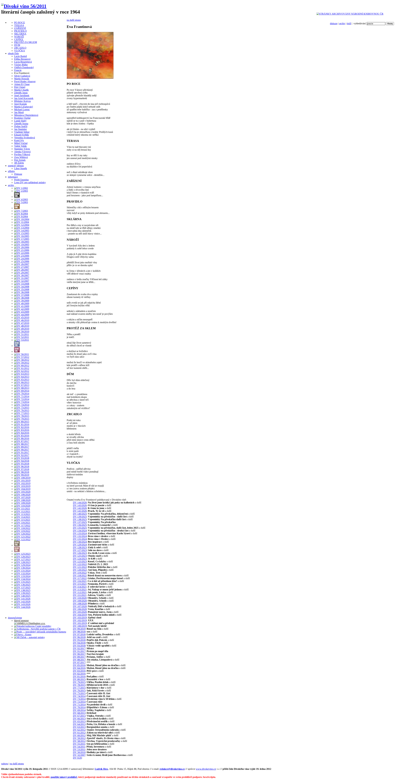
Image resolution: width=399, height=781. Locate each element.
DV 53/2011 (79, 749)
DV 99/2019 (79, 628)
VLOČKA (19, 50)
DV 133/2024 (80, 533)
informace (13, 177)
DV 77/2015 (79, 687)
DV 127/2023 (80, 550)
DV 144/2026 (80, 502)
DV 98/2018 (79, 631)
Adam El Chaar (22, 84)
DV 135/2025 (80, 527)
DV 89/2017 (79, 657)
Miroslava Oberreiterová (26, 115)
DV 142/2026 (80, 508)
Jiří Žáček (19, 163)
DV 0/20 (77, 758)
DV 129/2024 (80, 544)
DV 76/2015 (79, 690)
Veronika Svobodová (24, 137)
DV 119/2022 (80, 572)
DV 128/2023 (80, 547)
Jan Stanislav (20, 129)
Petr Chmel (19, 87)
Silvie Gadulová (22, 76)
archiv (342, 23)
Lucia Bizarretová (23, 61)
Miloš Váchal (20, 143)
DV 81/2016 (79, 676)
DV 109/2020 (80, 600)
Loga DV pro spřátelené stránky (30, 182)
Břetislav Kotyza (22, 101)
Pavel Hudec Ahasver (25, 81)
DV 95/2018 (79, 640)
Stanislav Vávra (22, 148)
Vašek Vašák (20, 146)
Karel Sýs (19, 140)
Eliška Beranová (22, 59)
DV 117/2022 (80, 578)
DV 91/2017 (79, 651)
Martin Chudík (21, 90)
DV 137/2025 (80, 522)
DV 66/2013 (79, 718)
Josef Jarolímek (21, 95)
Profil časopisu (21, 179)
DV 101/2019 (80, 623)
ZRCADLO (20, 47)
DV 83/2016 (79, 671)
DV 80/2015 (79, 679)
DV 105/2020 (80, 612)
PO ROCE (19, 22)
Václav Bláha (21, 64)
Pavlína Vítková (22, 154)
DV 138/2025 (80, 519)
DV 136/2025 (80, 525)
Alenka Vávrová (22, 151)
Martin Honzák (21, 78)
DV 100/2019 (80, 626)
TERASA (19, 25)
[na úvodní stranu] (23, 6)
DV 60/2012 (79, 735)
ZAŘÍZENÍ (20, 28)
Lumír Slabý (20, 120)
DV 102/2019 (80, 620)
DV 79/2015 (79, 682)
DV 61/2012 (79, 732)
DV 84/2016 (79, 668)
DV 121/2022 (80, 567)
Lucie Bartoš (20, 56)
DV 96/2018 (79, 637)
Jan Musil (19, 112)
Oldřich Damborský (24, 67)
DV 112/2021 (80, 592)
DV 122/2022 (80, 564)
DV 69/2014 (79, 710)
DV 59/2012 (79, 738)
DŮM (17, 45)
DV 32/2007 (79, 755)
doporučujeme (15, 617)
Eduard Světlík (21, 134)
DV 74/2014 (79, 696)
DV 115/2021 (80, 584)
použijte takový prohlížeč (64, 777)
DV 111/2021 (79, 595)
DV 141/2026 (80, 511)
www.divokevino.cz (206, 769)
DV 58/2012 (79, 741)
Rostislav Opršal (22, 118)
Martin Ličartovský (23, 106)
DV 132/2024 (80, 536)
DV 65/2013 (79, 721)
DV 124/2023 (80, 558)
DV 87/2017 (79, 662)
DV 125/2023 (80, 555)
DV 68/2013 (79, 713)
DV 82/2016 (79, 673)
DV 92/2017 (79, 648)
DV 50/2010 (79, 752)
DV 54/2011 (79, 746)
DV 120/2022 (80, 570)
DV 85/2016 (79, 665)
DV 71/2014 (79, 704)
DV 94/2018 (79, 642)
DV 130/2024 (80, 541)
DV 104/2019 (80, 614)
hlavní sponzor (21, 620)
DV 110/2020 (80, 598)
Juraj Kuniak (20, 104)
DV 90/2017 (79, 654)
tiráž (349, 23)
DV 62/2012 (79, 729)
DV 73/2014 (79, 699)
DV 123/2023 (80, 561)
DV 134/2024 (80, 530)
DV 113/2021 (80, 589)
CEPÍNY (18, 39)
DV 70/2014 (79, 707)
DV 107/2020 (80, 606)
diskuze (333, 23)
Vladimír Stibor (21, 132)
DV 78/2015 (79, 685)
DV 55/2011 (79, 743)
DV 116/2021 (80, 581)
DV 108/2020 (80, 603)
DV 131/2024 (80, 539)
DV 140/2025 (80, 513)
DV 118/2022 (80, 575)
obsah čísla (13, 53)
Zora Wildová (21, 157)
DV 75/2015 (79, 693)
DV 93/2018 (79, 645)
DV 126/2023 (80, 553)
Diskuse (18, 174)
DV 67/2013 (79, 715)
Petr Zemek (20, 160)
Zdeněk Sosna (21, 123)
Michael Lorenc (22, 109)
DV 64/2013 (79, 724)
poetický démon (16, 165)
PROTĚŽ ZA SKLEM (25, 42)
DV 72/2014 (79, 701)
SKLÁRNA (20, 33)
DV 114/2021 (80, 586)
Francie (18, 70)
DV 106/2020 (80, 609)
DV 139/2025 (80, 516)
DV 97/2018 (79, 634)
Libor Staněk (20, 168)
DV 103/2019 (80, 617)
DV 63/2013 (79, 727)
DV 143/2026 (80, 505)
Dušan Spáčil (20, 126)
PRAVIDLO (20, 31)
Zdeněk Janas (21, 92)
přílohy (11, 171)
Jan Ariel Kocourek (23, 98)
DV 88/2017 (79, 659)
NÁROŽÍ (19, 36)
